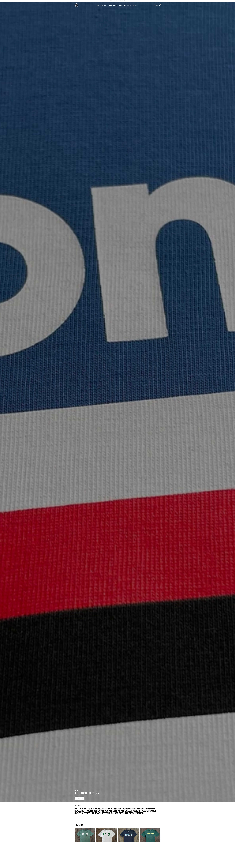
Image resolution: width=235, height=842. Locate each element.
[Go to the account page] (157, 5)
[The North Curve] (76, 5)
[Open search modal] (154, 5)
